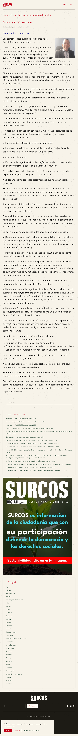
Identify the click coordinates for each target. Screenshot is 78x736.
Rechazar (17, 730)
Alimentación (10, 593)
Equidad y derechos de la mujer (16, 639)
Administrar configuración (31, 730)
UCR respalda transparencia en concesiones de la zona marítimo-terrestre (30, 467)
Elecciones (9, 635)
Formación (9, 642)
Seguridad (9, 668)
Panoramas (9, 655)
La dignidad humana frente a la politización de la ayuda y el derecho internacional (33, 444)
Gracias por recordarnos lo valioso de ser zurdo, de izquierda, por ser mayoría (31, 440)
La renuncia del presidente (17, 22)
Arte (7, 603)
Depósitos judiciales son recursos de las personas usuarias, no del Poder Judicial (32, 447)
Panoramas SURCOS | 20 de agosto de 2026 (21, 425)
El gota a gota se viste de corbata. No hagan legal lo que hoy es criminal (29, 428)
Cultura (8, 619)
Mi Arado (9, 651)
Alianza (8, 590)
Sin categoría (10, 671)
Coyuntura (9, 616)
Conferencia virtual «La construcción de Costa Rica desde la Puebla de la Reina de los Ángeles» (37, 471)
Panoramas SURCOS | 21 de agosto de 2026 (21, 419)
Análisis (27, 27)
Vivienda (9, 681)
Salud (8, 664)
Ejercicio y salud (11, 632)
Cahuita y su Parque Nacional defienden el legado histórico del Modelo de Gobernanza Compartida (38, 464)
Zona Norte (9, 684)
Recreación (9, 661)
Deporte (8, 622)
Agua (7, 587)
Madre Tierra (10, 648)
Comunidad (9, 613)
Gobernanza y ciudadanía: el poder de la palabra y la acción (25, 422)
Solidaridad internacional (14, 674)
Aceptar (8, 730)
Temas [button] (71, 5)
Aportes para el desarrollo (14, 600)
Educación (9, 629)
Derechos (9, 626)
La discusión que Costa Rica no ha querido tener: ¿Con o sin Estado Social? (30, 461)
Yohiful (49, 716)
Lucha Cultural (11, 645)
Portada (64, 5)
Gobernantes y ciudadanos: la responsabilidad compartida (25, 437)
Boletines (9, 606)
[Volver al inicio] (7, 5)
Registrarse (32, 706)
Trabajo (8, 677)
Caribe (8, 609)
